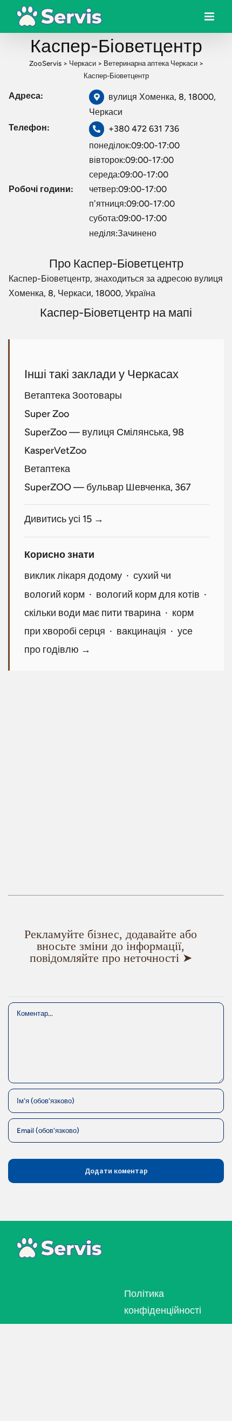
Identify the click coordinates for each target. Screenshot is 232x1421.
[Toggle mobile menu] (210, 19)
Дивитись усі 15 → (64, 519)
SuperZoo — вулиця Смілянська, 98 (104, 432)
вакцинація (141, 631)
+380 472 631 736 (143, 129)
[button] (116, 946)
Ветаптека (47, 469)
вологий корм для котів (148, 594)
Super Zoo (46, 414)
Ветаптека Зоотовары (73, 395)
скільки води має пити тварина (92, 613)
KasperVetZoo (55, 450)
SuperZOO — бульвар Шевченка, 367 (107, 487)
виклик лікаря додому (73, 576)
